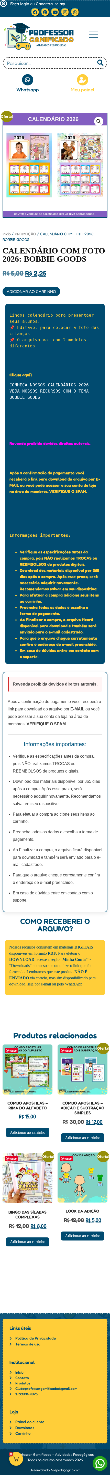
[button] (93, 35)
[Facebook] (35, 12)
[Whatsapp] (75, 12)
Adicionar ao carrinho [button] (27, 1132)
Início (7, 234)
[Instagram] (65, 12)
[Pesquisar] (100, 63)
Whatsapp (27, 89)
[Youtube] (55, 12)
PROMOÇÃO (25, 234)
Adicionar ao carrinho (31, 291)
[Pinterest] (45, 12)
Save (13, 1050)
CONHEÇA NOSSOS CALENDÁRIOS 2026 (50, 385)
